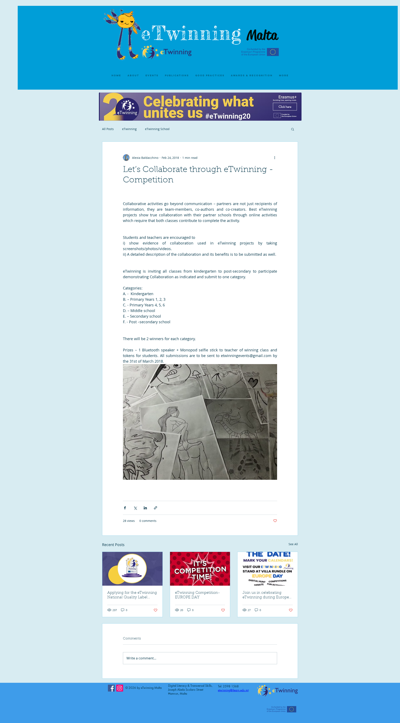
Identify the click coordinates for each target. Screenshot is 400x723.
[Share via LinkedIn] (145, 508)
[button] (293, 129)
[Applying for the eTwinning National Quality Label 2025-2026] (132, 569)
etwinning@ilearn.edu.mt (233, 690)
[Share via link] (156, 508)
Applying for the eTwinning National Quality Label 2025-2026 (132, 595)
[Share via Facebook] (125, 508)
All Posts (108, 129)
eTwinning (195, 33)
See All (293, 544)
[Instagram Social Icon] (119, 688)
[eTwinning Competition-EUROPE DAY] (200, 569)
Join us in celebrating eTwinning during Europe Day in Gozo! (265, 595)
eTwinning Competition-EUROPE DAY (197, 595)
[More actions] (274, 157)
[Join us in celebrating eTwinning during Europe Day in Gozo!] (268, 569)
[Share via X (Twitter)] (135, 508)
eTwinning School (157, 129)
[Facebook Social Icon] (111, 688)
